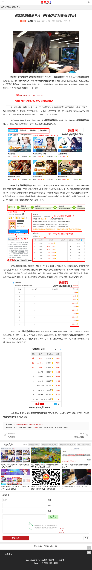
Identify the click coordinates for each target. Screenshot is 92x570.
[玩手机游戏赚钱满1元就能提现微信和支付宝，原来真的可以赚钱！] (46, 455)
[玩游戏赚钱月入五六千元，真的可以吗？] (76, 477)
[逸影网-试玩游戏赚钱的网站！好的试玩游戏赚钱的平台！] (46, 3)
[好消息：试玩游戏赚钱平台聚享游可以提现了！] (76, 455)
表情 (86, 538)
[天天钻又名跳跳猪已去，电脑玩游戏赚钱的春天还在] (15, 455)
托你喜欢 (11, 435)
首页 (3, 7)
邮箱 (49, 505)
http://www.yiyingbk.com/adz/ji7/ (31, 95)
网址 (49, 511)
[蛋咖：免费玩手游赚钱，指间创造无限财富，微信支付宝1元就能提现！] (46, 477)
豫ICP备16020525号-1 (57, 560)
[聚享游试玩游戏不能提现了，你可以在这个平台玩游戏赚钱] (15, 477)
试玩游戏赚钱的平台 (67, 445)
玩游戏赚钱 (10, 7)
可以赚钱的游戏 (84, 445)
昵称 (49, 500)
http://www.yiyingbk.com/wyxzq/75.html (28, 424)
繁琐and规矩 (79, 435)
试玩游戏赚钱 (34, 445)
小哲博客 (43, 563)
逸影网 (30, 21)
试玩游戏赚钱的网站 (49, 445)
